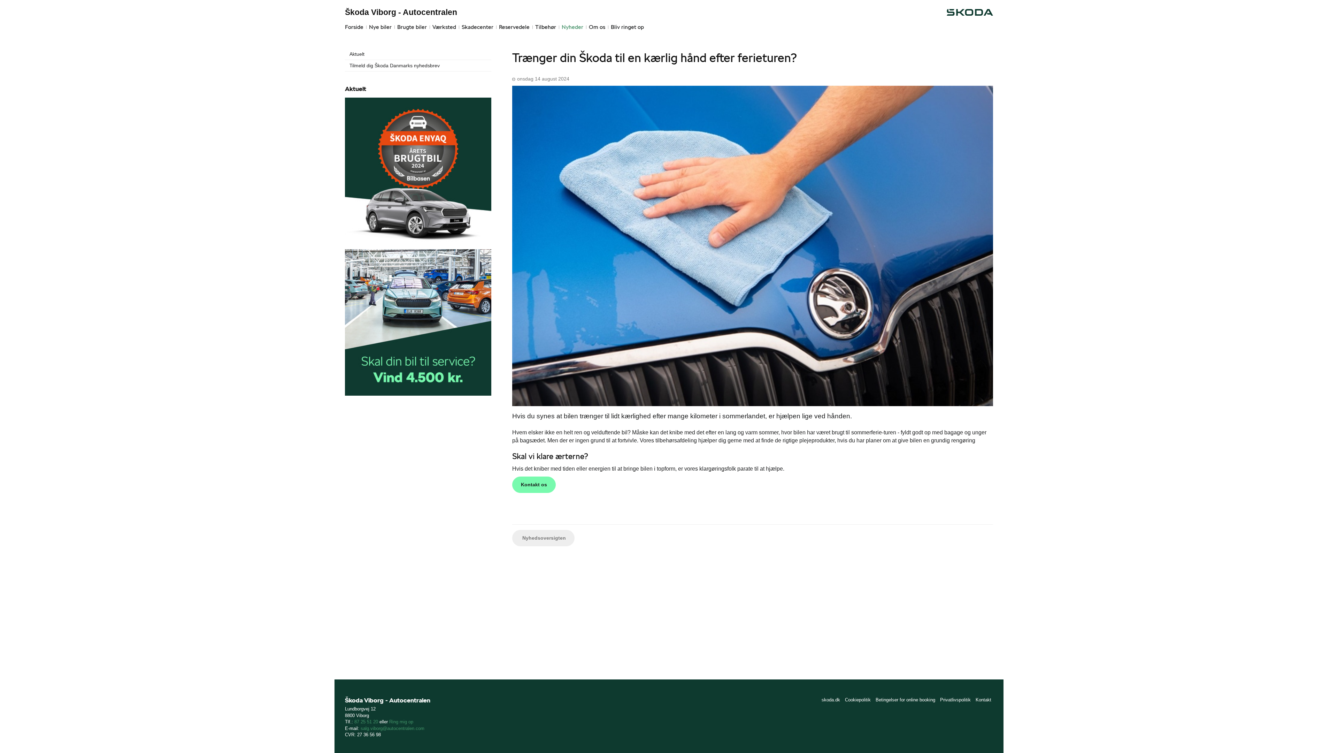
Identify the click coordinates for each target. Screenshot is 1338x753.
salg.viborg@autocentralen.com (392, 728)
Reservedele (514, 27)
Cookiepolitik (858, 699)
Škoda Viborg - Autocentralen (401, 12)
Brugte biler (412, 27)
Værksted (444, 27)
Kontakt (983, 699)
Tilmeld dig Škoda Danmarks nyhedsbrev (394, 65)
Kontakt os (534, 484)
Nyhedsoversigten (543, 538)
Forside (354, 27)
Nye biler (380, 27)
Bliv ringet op (627, 27)
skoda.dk (831, 699)
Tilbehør (545, 27)
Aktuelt (356, 54)
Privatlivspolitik (955, 699)
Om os (597, 27)
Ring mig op (401, 721)
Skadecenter (477, 27)
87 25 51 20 (366, 721)
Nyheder (572, 27)
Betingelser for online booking (905, 699)
